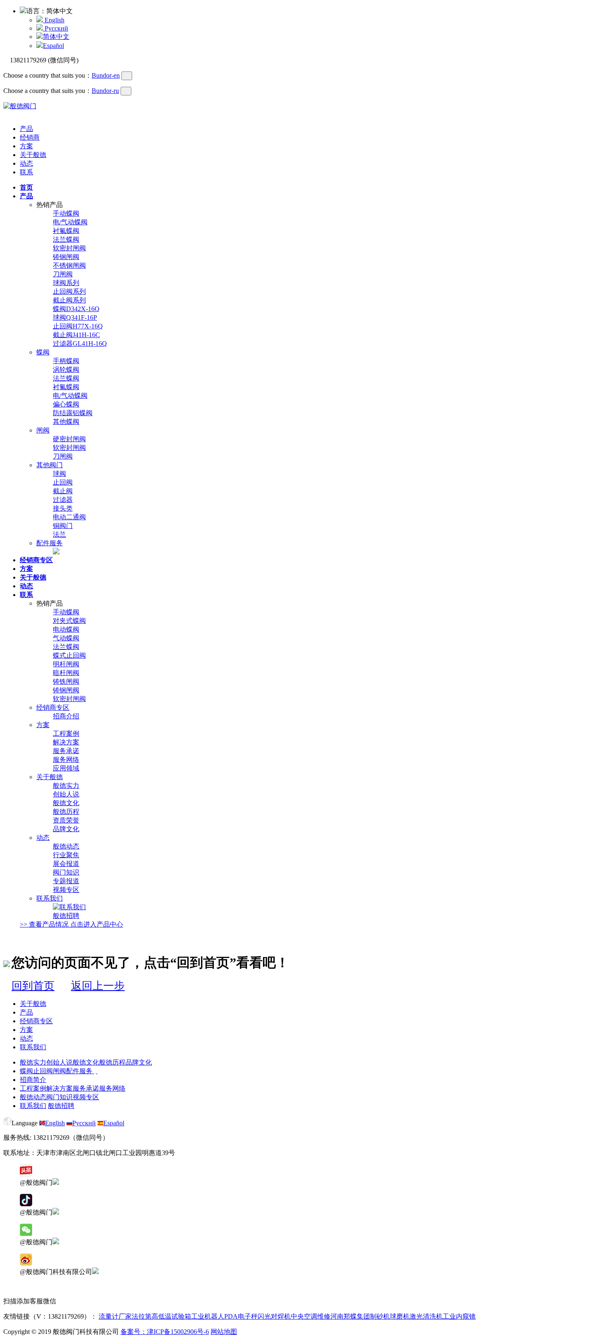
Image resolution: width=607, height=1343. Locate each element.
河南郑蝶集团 (350, 1316)
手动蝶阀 (66, 213)
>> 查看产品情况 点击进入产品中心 (71, 924)
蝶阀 (43, 352)
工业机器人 (207, 1316)
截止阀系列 (69, 300)
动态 (26, 163)
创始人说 (66, 794)
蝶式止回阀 (69, 655)
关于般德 (33, 154)
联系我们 (49, 898)
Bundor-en (106, 75)
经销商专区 (52, 707)
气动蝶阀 (66, 638)
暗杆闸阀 (66, 672)
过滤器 (63, 499)
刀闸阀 (63, 274)
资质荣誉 (66, 820)
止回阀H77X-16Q (78, 326)
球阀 (59, 473)
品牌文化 (66, 828)
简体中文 (56, 36)
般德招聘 (66, 915)
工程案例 (66, 733)
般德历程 (66, 811)
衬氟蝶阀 (66, 230)
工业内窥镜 (459, 1316)
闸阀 (43, 430)
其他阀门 (49, 464)
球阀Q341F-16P (75, 317)
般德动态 (66, 846)
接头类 (63, 508)
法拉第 (142, 1316)
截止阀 (63, 490)
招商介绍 (66, 716)
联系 (26, 172)
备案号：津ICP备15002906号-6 (165, 1331)
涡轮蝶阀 (66, 369)
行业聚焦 (66, 854)
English (53, 20)
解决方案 (66, 742)
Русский (55, 28)
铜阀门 (63, 525)
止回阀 (63, 482)
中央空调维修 (310, 1316)
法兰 (59, 534)
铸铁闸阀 (66, 681)
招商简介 (33, 1079)
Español (53, 45)
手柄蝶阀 (66, 360)
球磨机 (400, 1316)
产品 (26, 128)
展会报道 (66, 863)
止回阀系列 (69, 291)
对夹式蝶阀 (69, 620)
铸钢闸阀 (66, 256)
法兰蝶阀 (66, 239)
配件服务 (49, 543)
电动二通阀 (69, 517)
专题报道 (66, 880)
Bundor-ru (105, 90)
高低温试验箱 (171, 1316)
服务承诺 (66, 750)
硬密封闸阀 (69, 438)
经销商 (30, 137)
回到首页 (33, 986)
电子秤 (248, 1316)
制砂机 (380, 1316)
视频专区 (66, 889)
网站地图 (224, 1331)
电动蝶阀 (66, 629)
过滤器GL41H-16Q (80, 343)
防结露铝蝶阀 (72, 412)
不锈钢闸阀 (69, 265)
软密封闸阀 (69, 248)
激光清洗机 (426, 1316)
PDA (231, 1316)
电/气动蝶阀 (70, 222)
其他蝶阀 (66, 421)
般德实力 (66, 785)
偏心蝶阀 (66, 404)
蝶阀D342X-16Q (76, 308)
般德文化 (66, 802)
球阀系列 (66, 282)
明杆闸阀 (66, 664)
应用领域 (66, 768)
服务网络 (66, 759)
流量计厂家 (115, 1316)
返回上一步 (98, 986)
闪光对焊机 (274, 1316)
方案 (26, 146)
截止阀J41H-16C (76, 334)
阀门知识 (66, 872)
